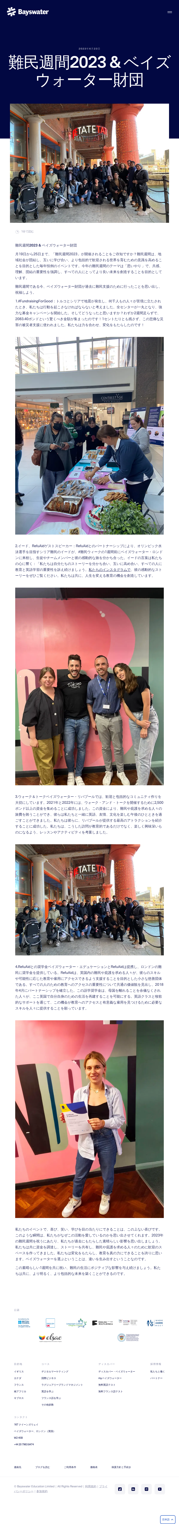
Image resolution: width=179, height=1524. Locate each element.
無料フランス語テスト (110, 1391)
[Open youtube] (160, 1489)
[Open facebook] (120, 1489)
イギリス (19, 1371)
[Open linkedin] (133, 1489)
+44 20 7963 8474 (24, 1444)
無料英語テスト (107, 1385)
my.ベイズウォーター (110, 1378)
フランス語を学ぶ (51, 1398)
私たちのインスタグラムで (110, 570)
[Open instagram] (146, 1489)
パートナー (156, 1378)
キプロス (19, 1398)
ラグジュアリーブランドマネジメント (62, 1385)
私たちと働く (157, 1371)
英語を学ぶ (47, 1391)
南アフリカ (20, 1391)
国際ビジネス (48, 1378)
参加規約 (42, 1491)
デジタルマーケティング (54, 1371)
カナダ (17, 1378)
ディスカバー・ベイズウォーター (116, 1371)
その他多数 (47, 1405)
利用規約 (90, 1486)
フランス (19, 1385)
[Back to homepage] (28, 12)
